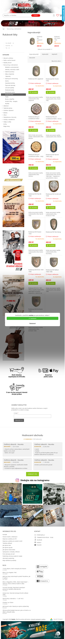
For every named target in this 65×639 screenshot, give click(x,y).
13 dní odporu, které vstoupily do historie (14, 568)
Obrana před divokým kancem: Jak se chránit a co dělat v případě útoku (17, 611)
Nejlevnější (45, 54)
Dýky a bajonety (9, 74)
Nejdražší (54, 54)
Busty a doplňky (9, 99)
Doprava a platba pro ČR (10, 539)
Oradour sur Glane (8, 602)
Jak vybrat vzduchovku (9, 549)
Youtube (39, 545)
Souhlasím (33, 318)
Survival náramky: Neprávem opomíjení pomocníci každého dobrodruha (14, 588)
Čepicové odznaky (10, 85)
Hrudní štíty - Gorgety (11, 101)
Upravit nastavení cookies (38, 619)
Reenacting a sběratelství (10, 65)
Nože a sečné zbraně (9, 60)
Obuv (5, 115)
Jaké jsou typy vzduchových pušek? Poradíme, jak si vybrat (16, 577)
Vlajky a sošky (7, 122)
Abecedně (32, 57)
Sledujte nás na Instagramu (34, 480)
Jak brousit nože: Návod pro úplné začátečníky (16, 606)
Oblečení (6, 106)
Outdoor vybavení (8, 110)
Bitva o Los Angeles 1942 (10, 572)
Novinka (9, 45)
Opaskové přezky (10, 83)
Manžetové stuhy (10, 92)
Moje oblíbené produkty (9, 560)
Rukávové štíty (9, 94)
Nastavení (32, 323)
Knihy (5, 124)
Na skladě (10, 43)
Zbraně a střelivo (8, 58)
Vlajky (6, 97)
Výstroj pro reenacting (11, 78)
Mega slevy (6, 126)
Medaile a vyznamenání (12, 67)
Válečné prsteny (9, 72)
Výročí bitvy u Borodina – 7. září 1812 (13, 598)
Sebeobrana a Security (9, 117)
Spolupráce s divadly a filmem (11, 552)
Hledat (36, 15)
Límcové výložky (9, 87)
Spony (7, 81)
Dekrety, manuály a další (12, 69)
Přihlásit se (19, 420)
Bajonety (8, 76)
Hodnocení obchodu (32, 435)
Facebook (39, 540)
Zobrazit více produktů (44, 49)
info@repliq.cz (41, 535)
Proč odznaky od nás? (9, 554)
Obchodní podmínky (8, 558)
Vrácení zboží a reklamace (10, 537)
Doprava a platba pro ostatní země (12, 541)
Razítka (7, 103)
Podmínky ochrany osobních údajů (12, 556)
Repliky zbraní (7, 62)
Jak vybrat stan (7, 545)
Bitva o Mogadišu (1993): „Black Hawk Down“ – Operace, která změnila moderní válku (16, 582)
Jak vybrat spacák (7, 547)
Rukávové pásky (9, 90)
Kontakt (5, 534)
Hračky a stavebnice (9, 119)
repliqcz (39, 542)
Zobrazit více (32, 474)
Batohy (5, 113)
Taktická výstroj (7, 108)
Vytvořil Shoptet (58, 619)
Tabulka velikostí (7, 543)
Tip (7, 48)
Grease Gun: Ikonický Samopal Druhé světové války (15, 593)
